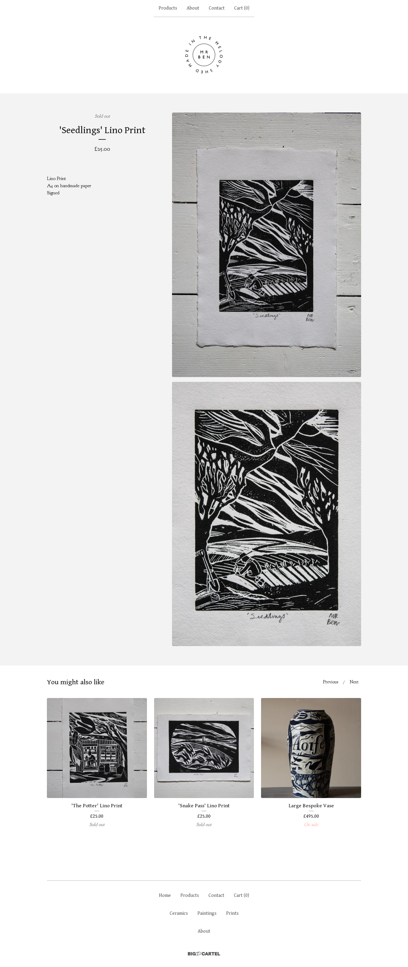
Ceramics (179, 913)
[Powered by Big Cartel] (204, 953)
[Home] (204, 55)
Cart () (241, 8)
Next (354, 682)
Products (168, 8)
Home (165, 895)
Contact (217, 8)
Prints (232, 913)
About (193, 8)
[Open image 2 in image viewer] (266, 514)
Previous (330, 682)
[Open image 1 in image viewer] (266, 245)
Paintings (207, 913)
